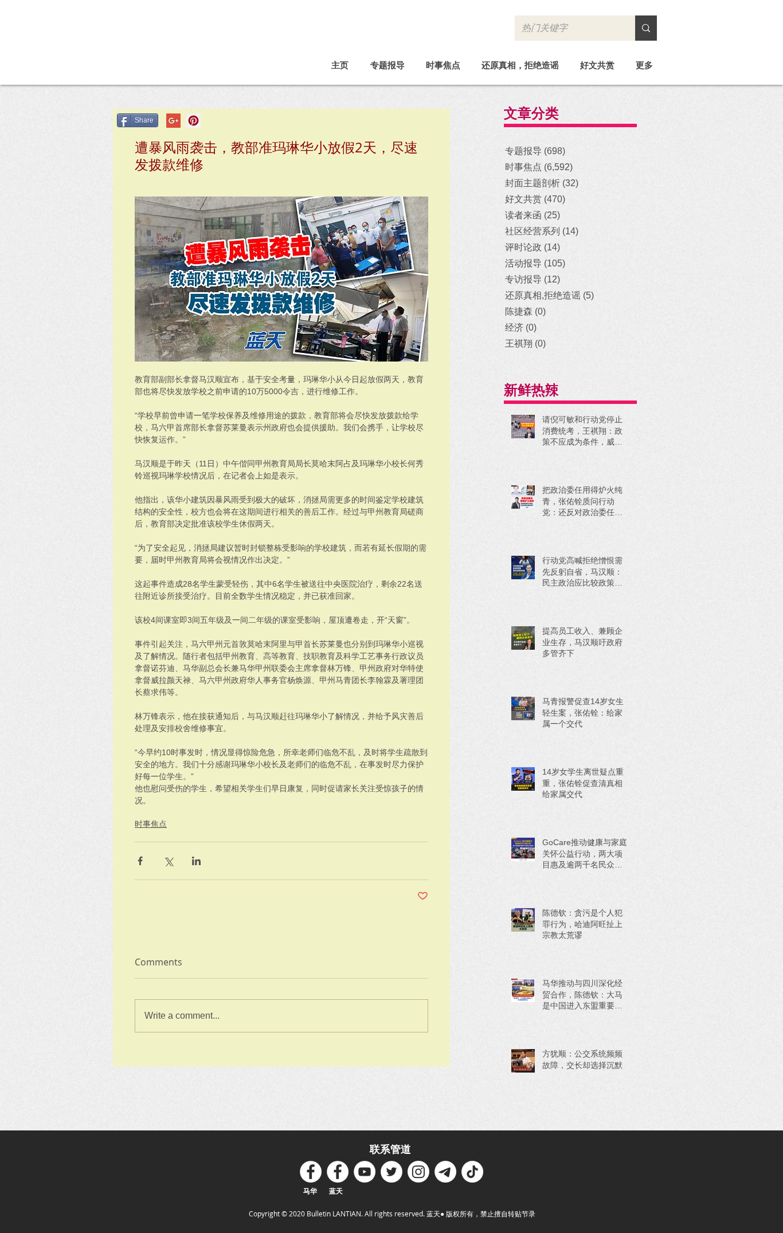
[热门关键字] (646, 28)
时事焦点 (151, 823)
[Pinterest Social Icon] (193, 120)
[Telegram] (445, 1172)
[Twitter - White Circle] (391, 1172)
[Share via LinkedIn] (196, 860)
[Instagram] (418, 1172)
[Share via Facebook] (140, 860)
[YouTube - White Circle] (364, 1172)
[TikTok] (472, 1172)
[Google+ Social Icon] (173, 120)
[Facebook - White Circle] (311, 1172)
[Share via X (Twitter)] (168, 860)
